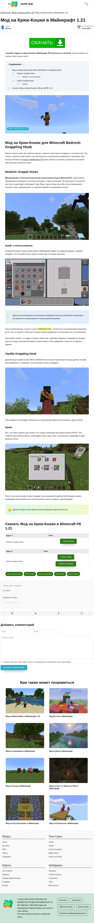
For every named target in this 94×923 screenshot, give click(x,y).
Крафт (24, 84)
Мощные (52, 871)
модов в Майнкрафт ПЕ (33, 160)
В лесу (5, 885)
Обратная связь (66, 907)
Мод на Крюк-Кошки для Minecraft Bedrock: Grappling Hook (36, 70)
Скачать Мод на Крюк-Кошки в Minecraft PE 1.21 (32, 88)
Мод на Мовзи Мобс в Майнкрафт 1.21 (23, 716)
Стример (6, 882)
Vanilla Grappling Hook (25, 81)
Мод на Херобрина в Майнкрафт (20, 751)
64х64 (51, 846)
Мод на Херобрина (45, 574)
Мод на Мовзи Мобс (14, 574)
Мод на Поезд (73, 574)
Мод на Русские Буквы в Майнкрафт (22, 823)
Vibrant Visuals (55, 874)
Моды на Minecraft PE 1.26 (23, 13)
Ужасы (5, 853)
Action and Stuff (55, 857)
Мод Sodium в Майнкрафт (61, 751)
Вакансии (76, 900)
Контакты (63, 900)
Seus (51, 882)
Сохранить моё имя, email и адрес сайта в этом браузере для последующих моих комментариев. (37, 662)
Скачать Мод (68, 541)
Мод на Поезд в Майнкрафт (18, 786)
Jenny (4, 842)
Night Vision (54, 853)
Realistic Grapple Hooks (26, 73)
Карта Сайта (83, 907)
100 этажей (7, 871)
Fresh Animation (55, 849)
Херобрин (6, 857)
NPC (4, 849)
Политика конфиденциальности (72, 913)
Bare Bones (53, 885)
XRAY (51, 842)
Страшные (53, 878)
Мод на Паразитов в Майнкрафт (64, 823)
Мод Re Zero (29, 574)
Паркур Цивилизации (11, 878)
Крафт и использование (31, 77)
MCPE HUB (27, 4)
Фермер (5, 874)
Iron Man (5, 846)
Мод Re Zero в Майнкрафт (61, 716)
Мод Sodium (60, 574)
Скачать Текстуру (65, 564)
